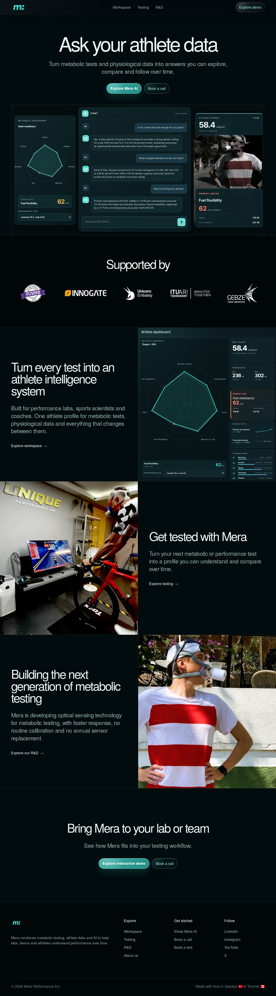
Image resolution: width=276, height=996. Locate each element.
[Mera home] (18, 7)
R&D (159, 7)
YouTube (231, 947)
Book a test (183, 947)
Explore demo (250, 7)
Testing (143, 7)
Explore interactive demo (124, 863)
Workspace (122, 7)
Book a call (157, 88)
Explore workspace (29, 445)
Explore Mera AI (124, 88)
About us (131, 955)
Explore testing (163, 583)
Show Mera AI (185, 931)
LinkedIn (231, 931)
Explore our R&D (27, 752)
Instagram (232, 939)
